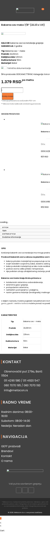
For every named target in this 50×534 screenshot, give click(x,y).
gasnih (10, 303)
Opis (4, 230)
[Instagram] (25, 490)
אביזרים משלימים (9, 234)
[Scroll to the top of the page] (0, 518)
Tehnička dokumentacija (19, 68)
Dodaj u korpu (7, 96)
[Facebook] (19, 490)
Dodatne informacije (11, 237)
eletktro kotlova (21, 303)
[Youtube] (31, 490)
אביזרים (5, 227)
